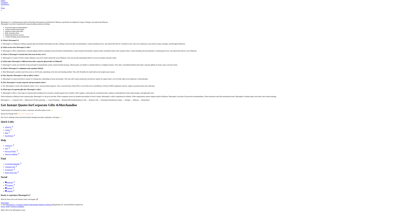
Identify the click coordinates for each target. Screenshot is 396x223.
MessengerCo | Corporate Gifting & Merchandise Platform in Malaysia (29, 205)
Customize (4, 2)
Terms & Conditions (17, 206)
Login (3, 8)
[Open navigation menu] (1, 10)
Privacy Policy (5, 206)
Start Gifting (5, 203)
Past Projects (5, 4)
